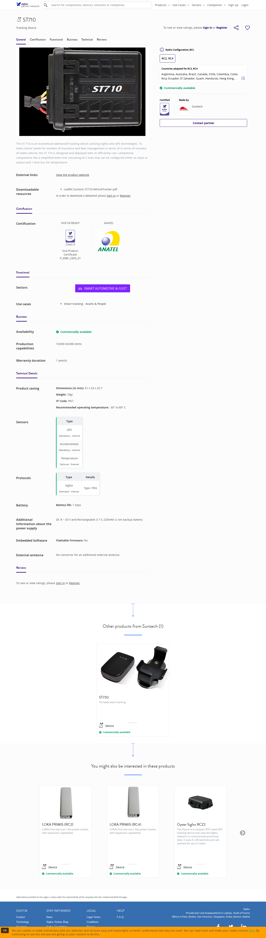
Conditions (93, 921)
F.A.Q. (120, 917)
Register (221, 28)
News (49, 917)
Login (244, 5)
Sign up (233, 5)
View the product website (72, 175)
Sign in (207, 28)
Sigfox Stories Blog (57, 921)
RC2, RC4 (167, 58)
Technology (22, 921)
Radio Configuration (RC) (180, 49)
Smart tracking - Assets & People (85, 304)
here (252, 930)
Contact (20, 917)
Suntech (197, 106)
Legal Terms (93, 917)
